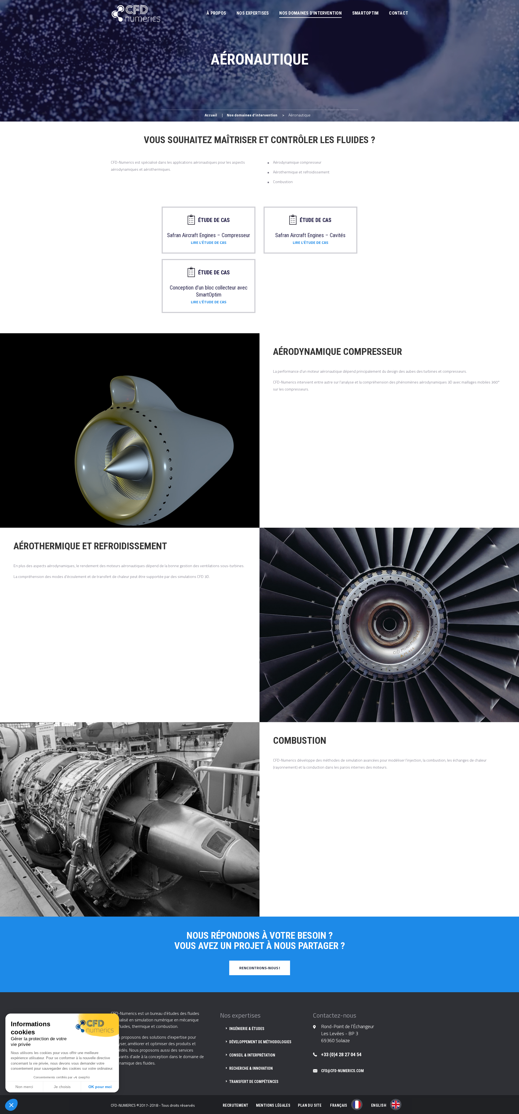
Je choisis (62, 1087)
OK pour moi (100, 1087)
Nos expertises (253, 13)
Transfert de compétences (253, 1081)
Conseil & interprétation (252, 1055)
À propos (216, 13)
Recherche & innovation (251, 1068)
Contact (398, 13)
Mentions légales (273, 1105)
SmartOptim (365, 13)
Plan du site (309, 1105)
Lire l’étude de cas (208, 242)
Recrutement (235, 1105)
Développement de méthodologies (260, 1042)
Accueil (211, 115)
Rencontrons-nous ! (259, 968)
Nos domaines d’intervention (310, 13)
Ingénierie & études (246, 1029)
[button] (11, 1104)
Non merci (24, 1087)
